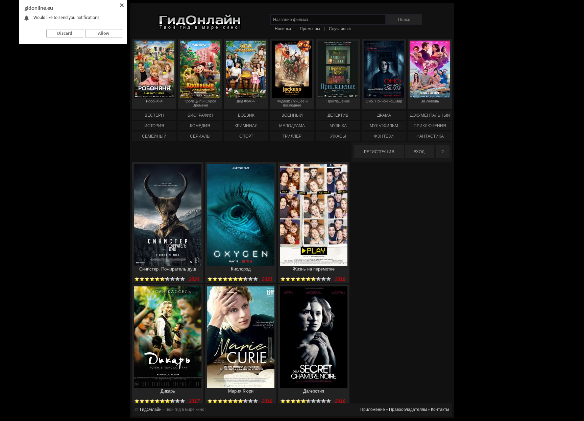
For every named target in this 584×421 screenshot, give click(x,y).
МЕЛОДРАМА (292, 125)
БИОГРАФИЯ (200, 115)
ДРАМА (384, 115)
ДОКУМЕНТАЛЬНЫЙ (430, 115)
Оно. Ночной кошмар (384, 101)
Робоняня (154, 101)
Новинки (283, 28)
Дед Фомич (246, 101)
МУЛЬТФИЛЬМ (384, 125)
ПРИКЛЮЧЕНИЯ (430, 125)
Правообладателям (408, 409)
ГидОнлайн (151, 409)
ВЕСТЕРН (154, 115)
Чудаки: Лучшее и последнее (292, 103)
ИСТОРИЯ (154, 125)
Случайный (340, 28)
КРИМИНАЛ (246, 125)
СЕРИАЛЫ (200, 136)
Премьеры (310, 28)
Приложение (372, 409)
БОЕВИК (246, 115)
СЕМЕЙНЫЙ (154, 136)
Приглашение (338, 101)
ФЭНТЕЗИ (384, 136)
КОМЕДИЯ (200, 125)
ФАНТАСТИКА (430, 136)
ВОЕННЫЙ (292, 115)
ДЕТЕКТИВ (337, 115)
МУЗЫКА (338, 125)
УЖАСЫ (338, 136)
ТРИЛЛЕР (292, 136)
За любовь (430, 101)
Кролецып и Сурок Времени (200, 103)
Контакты (440, 409)
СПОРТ (246, 136)
